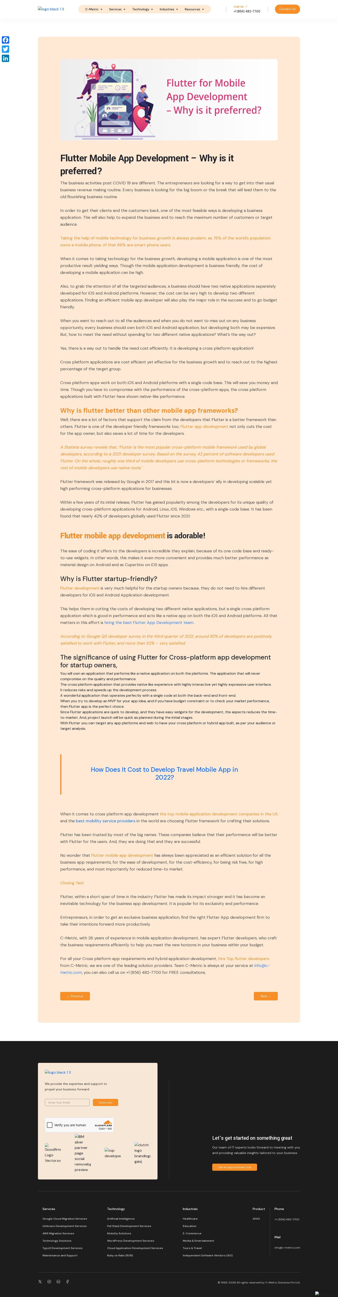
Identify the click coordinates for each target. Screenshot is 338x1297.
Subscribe (105, 1102)
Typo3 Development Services (63, 1248)
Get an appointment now (234, 1167)
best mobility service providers (105, 821)
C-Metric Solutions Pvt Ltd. (282, 1282)
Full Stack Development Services (129, 1226)
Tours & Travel (192, 1248)
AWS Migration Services (58, 1233)
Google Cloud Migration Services (65, 1218)
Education (189, 1226)
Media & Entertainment (198, 1240)
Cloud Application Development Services (135, 1248)
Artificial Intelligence (121, 1218)
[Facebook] (5, 40)
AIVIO (256, 1218)
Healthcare (190, 1218)
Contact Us (287, 9)
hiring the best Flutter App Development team (148, 622)
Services (115, 9)
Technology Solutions (57, 1240)
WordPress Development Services (130, 1240)
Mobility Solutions (119, 1233)
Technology (140, 9)
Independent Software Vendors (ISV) (208, 1255)
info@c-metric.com (287, 1247)
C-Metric (92, 9)
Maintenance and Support (60, 1255)
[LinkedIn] (5, 58)
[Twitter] (5, 49)
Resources (192, 9)
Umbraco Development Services (65, 1226)
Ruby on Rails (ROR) (120, 1255)
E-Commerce (192, 1233)
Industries (167, 9)
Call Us (239, 6)
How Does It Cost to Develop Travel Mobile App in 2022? (164, 773)
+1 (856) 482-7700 (287, 1219)
